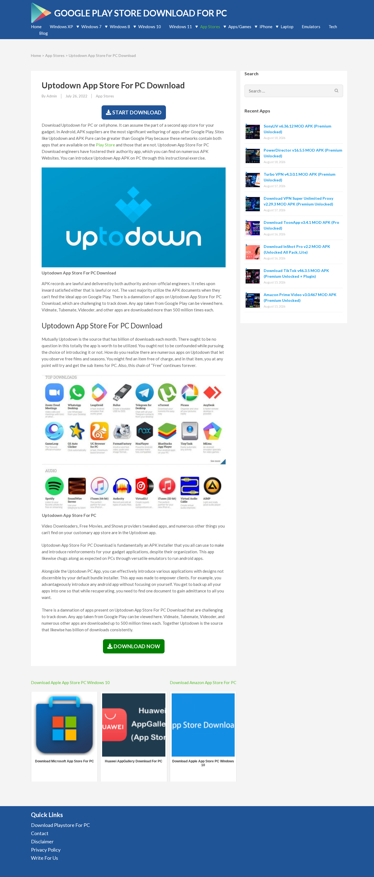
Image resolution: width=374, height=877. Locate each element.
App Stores (210, 26)
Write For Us (44, 858)
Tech (333, 26)
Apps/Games (239, 26)
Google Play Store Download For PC (140, 13)
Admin (52, 96)
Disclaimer (42, 841)
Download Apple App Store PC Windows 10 (70, 682)
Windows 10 (149, 26)
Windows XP (61, 26)
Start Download (136, 112)
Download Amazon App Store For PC (203, 682)
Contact (39, 833)
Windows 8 (120, 26)
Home (36, 26)
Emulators (311, 26)
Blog (43, 33)
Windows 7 (91, 26)
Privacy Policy (46, 850)
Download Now (136, 646)
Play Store (105, 144)
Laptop (287, 26)
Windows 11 (180, 26)
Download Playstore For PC (60, 825)
